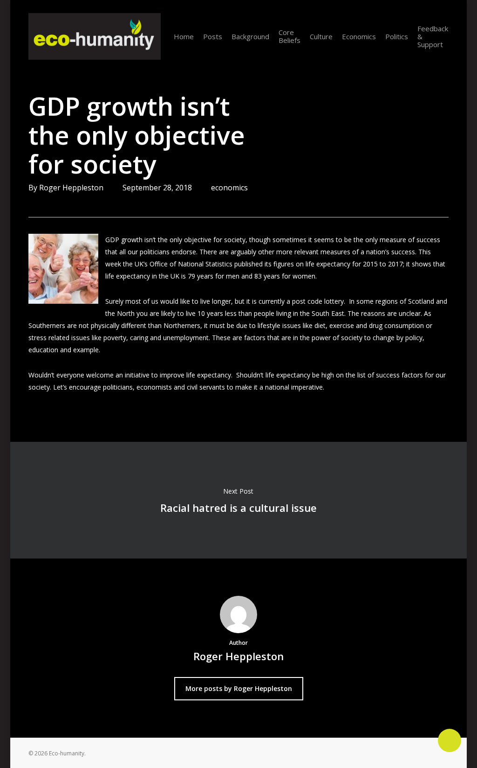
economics (229, 187)
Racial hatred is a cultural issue (238, 500)
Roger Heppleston (71, 187)
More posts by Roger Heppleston (238, 688)
